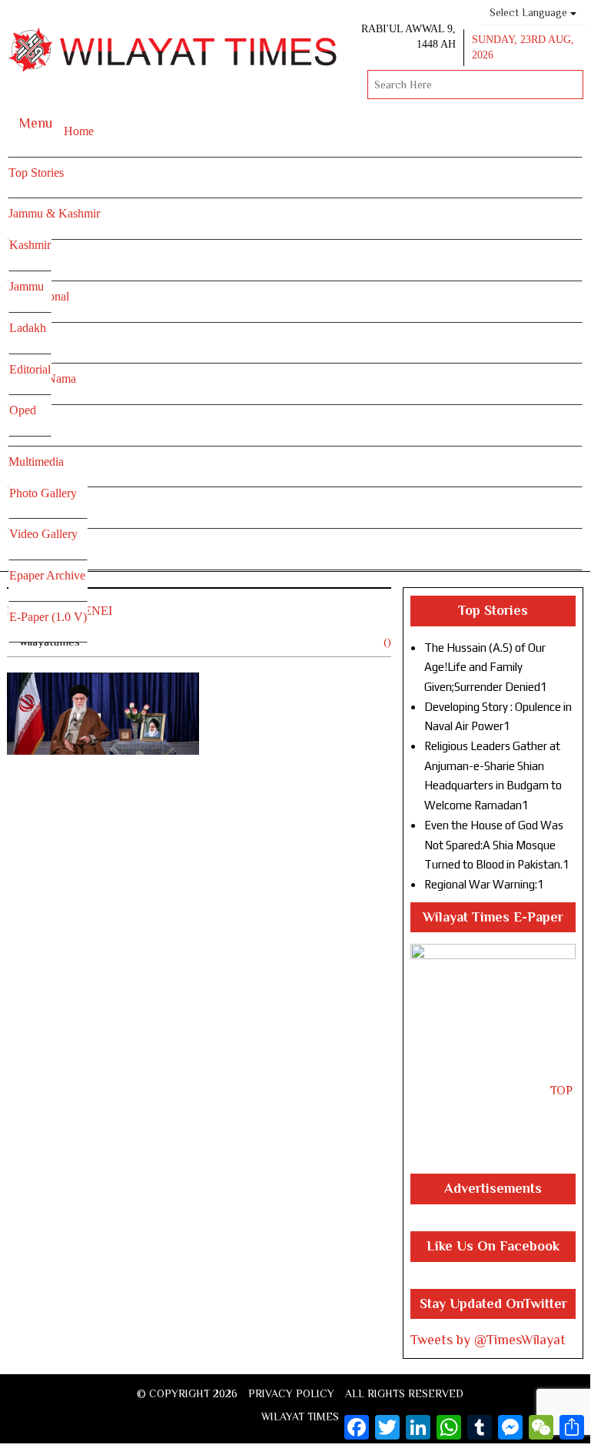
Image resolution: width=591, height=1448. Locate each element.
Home (79, 131)
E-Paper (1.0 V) (48, 616)
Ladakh (27, 327)
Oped (22, 410)
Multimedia (36, 461)
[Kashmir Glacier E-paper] (493, 1059)
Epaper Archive (47, 575)
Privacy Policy (291, 1393)
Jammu (26, 286)
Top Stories (36, 172)
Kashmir (30, 244)
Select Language (530, 12)
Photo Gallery (43, 493)
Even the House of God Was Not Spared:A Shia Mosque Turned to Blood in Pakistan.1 (496, 845)
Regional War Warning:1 (484, 884)
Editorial (30, 369)
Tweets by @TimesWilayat (488, 1339)
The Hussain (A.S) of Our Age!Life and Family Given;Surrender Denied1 (485, 667)
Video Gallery (43, 533)
